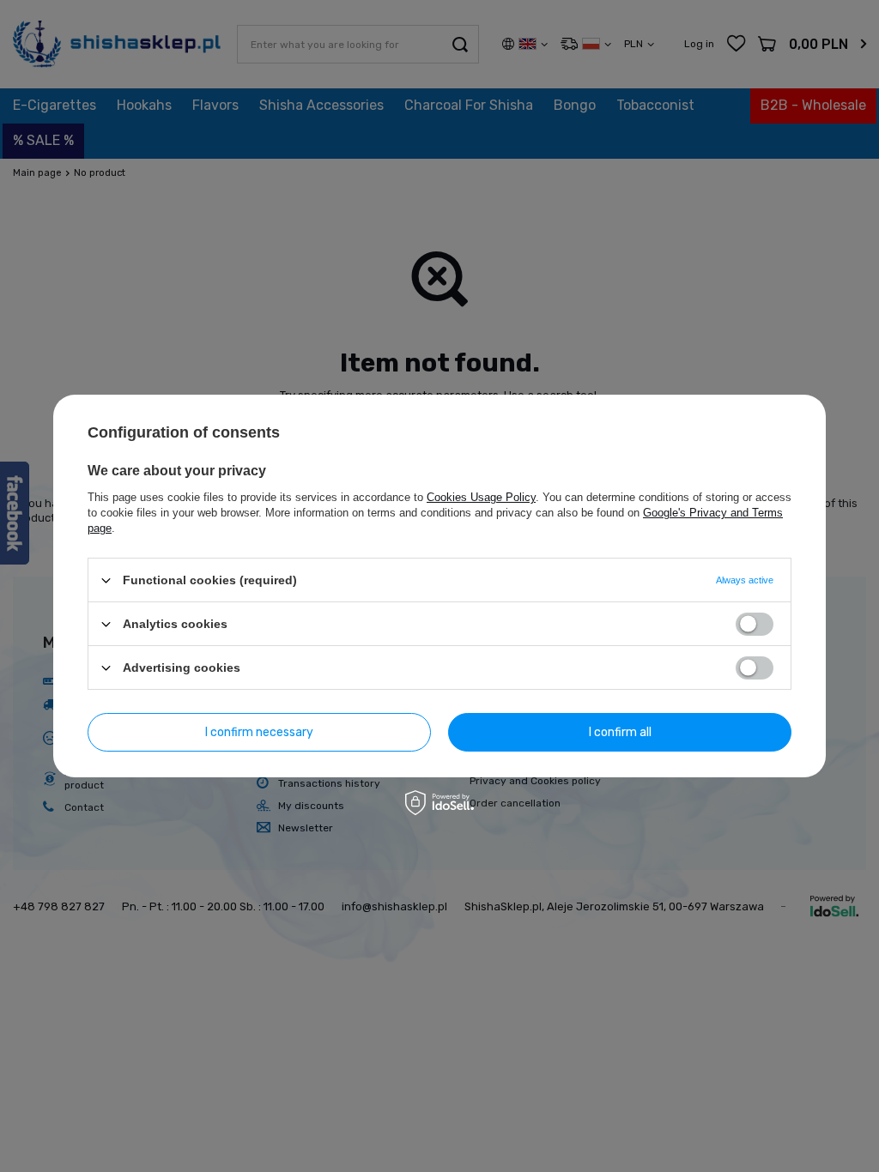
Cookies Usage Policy (481, 497)
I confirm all (620, 731)
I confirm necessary (259, 731)
